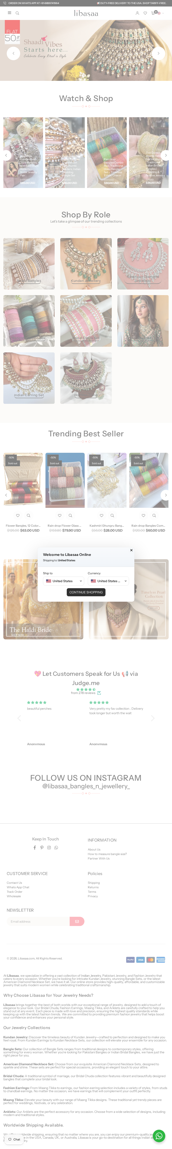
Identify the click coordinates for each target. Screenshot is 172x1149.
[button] (63, 581)
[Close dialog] (131, 550)
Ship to (48, 573)
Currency (94, 573)
